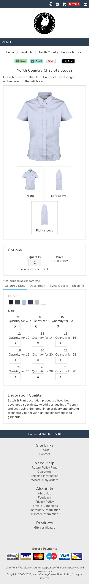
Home (10, 52)
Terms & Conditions (44, 506)
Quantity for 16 (65, 338)
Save (23, 61)
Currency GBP (85, 4)
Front (30, 196)
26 (42, 367)
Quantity (35, 257)
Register (57, 4)
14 (42, 334)
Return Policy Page (44, 468)
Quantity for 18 (19, 355)
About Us (44, 493)
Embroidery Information (44, 510)
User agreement (70, 567)
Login (50, 4)
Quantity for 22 (65, 355)
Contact (44, 454)
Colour (13, 296)
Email (38, 61)
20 (42, 350)
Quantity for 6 (18, 321)
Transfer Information (44, 514)
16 (65, 334)
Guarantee (44, 472)
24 (19, 367)
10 (62, 317)
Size (11, 311)
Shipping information (44, 476)
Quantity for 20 (42, 355)
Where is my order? (44, 480)
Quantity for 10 (62, 321)
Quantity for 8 (39, 321)
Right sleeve (44, 230)
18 (19, 350)
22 (65, 350)
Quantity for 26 (42, 371)
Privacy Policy (44, 502)
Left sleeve (59, 196)
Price (59, 257)
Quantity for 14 (42, 338)
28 (65, 367)
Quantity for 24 (19, 371)
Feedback (44, 498)
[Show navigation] (44, 42)
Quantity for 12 (19, 338)
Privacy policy (44, 571)
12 (19, 334)
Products (27, 52)
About (44, 450)
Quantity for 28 (65, 371)
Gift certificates (44, 528)
